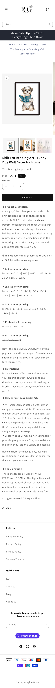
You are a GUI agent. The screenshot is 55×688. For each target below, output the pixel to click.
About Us (11, 601)
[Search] (49, 24)
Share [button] (8, 507)
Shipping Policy (14, 536)
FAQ (8, 579)
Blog (8, 594)
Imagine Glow (31, 682)
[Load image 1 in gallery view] (10, 145)
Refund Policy (13, 544)
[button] (6, 9)
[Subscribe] (45, 624)
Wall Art (22, 44)
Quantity (6, 180)
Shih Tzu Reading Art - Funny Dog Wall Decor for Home (28, 49)
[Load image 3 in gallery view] (44, 145)
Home (12, 44)
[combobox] (27, 24)
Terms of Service (15, 559)
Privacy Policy (13, 551)
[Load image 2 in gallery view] (27, 145)
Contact (10, 586)
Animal (34, 44)
